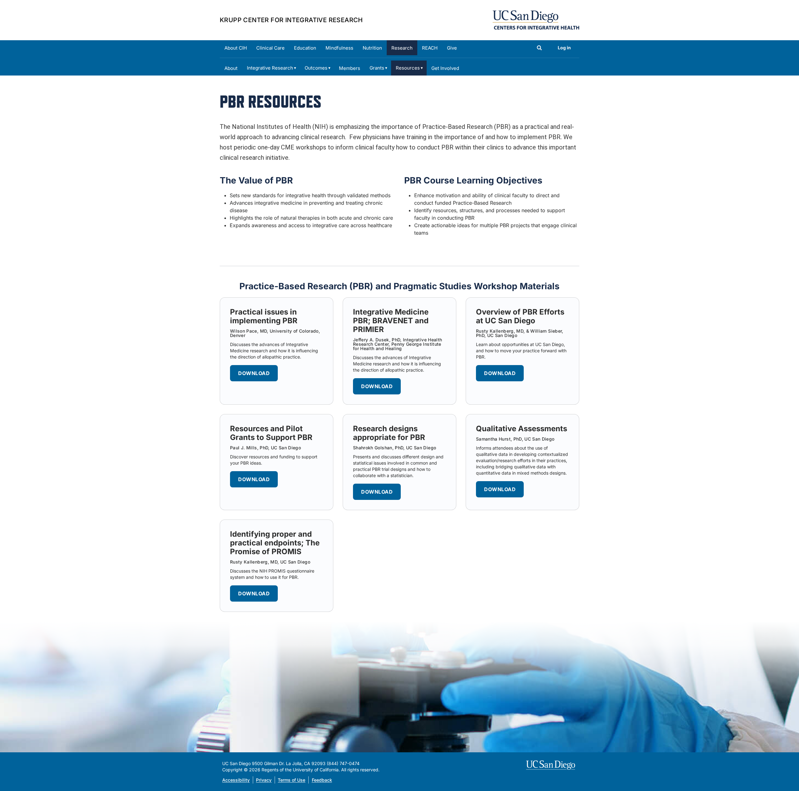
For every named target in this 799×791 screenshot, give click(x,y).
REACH (430, 48)
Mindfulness (339, 48)
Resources (408, 68)
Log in (564, 47)
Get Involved (445, 68)
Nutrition (372, 48)
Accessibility (236, 780)
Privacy (264, 780)
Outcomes (316, 68)
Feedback (322, 780)
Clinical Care (270, 48)
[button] (254, 373)
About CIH (235, 48)
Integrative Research (270, 68)
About (231, 68)
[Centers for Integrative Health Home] (536, 19)
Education (305, 48)
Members (349, 68)
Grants (377, 68)
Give (452, 48)
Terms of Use (291, 780)
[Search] (539, 48)
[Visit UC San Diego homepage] (551, 765)
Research (402, 48)
